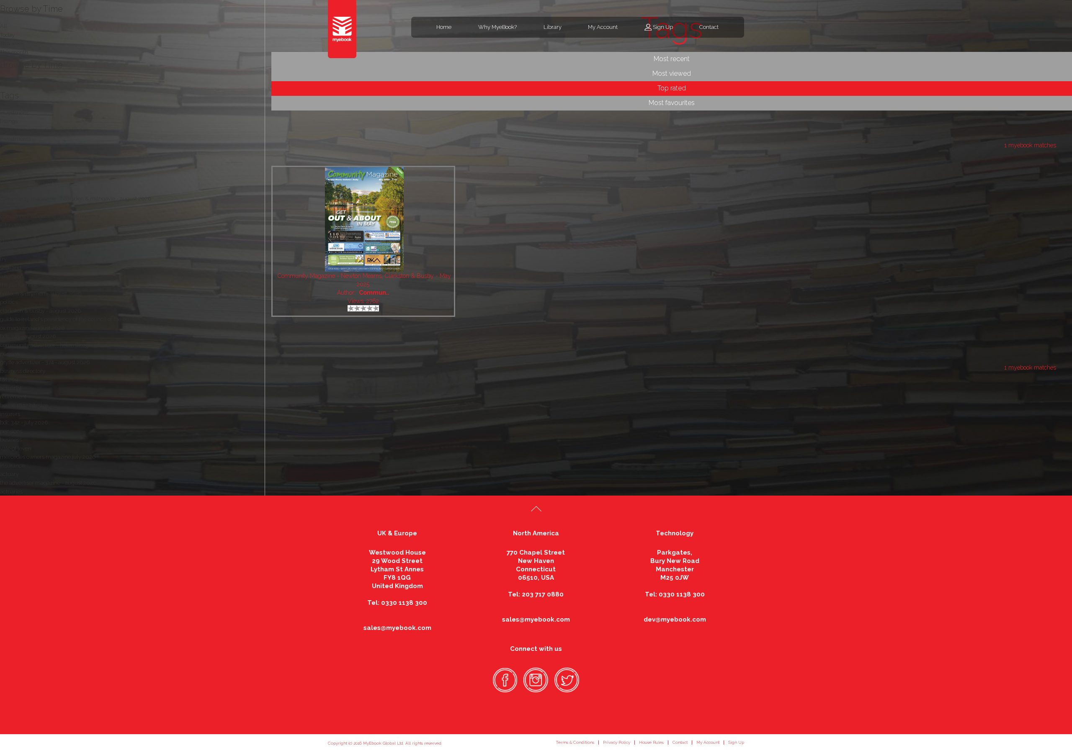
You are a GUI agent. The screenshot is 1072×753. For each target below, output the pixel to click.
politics (9, 302)
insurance (12, 466)
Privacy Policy (616, 742)
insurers (10, 414)
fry (3, 259)
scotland (10, 268)
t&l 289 (9, 379)
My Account (603, 27)
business (11, 440)
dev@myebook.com (675, 619)
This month (14, 52)
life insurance (17, 147)
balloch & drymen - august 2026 (40, 293)
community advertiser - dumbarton (44, 130)
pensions (11, 431)
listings (9, 121)
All (3, 82)
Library (553, 27)
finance (9, 156)
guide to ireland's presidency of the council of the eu (64, 319)
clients (8, 242)
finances (10, 164)
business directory (22, 371)
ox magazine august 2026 (32, 328)
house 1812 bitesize (24, 405)
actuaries (11, 491)
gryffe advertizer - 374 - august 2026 (45, 362)
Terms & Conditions (575, 742)
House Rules (651, 742)
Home (443, 27)
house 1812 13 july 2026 (29, 181)
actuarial (11, 388)
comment (12, 250)
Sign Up (663, 27)
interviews (12, 224)
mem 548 (12, 207)
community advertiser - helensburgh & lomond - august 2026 (77, 345)
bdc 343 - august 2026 (28, 336)
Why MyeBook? (497, 27)
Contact (709, 27)
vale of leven (15, 448)
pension (10, 354)
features (10, 233)
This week (12, 43)
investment (14, 113)
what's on (11, 276)
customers (13, 173)
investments (15, 139)
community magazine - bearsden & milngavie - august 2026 (75, 198)
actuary (9, 474)
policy (7, 190)
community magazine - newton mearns (49, 216)
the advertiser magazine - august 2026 (48, 483)
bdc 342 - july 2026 (24, 422)
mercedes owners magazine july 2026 (47, 457)
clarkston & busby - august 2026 (40, 311)
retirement (13, 396)
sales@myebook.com (397, 628)
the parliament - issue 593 (32, 285)
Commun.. (374, 292)
